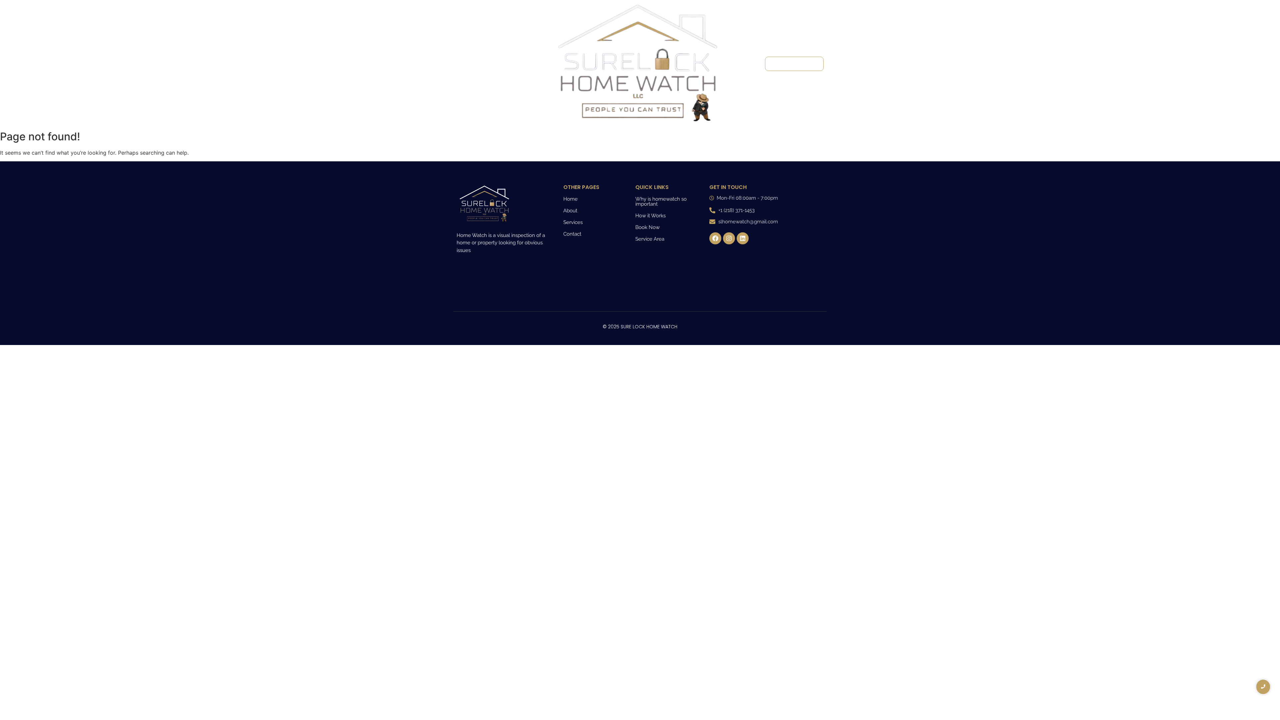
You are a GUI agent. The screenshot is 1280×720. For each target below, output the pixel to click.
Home (468, 29)
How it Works (650, 216)
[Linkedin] (743, 238)
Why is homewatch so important (661, 201)
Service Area (649, 239)
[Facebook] (715, 238)
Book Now (647, 227)
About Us (472, 40)
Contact (471, 92)
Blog (466, 81)
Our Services (477, 51)
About (570, 211)
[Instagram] (729, 238)
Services (573, 222)
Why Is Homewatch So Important (491, 66)
